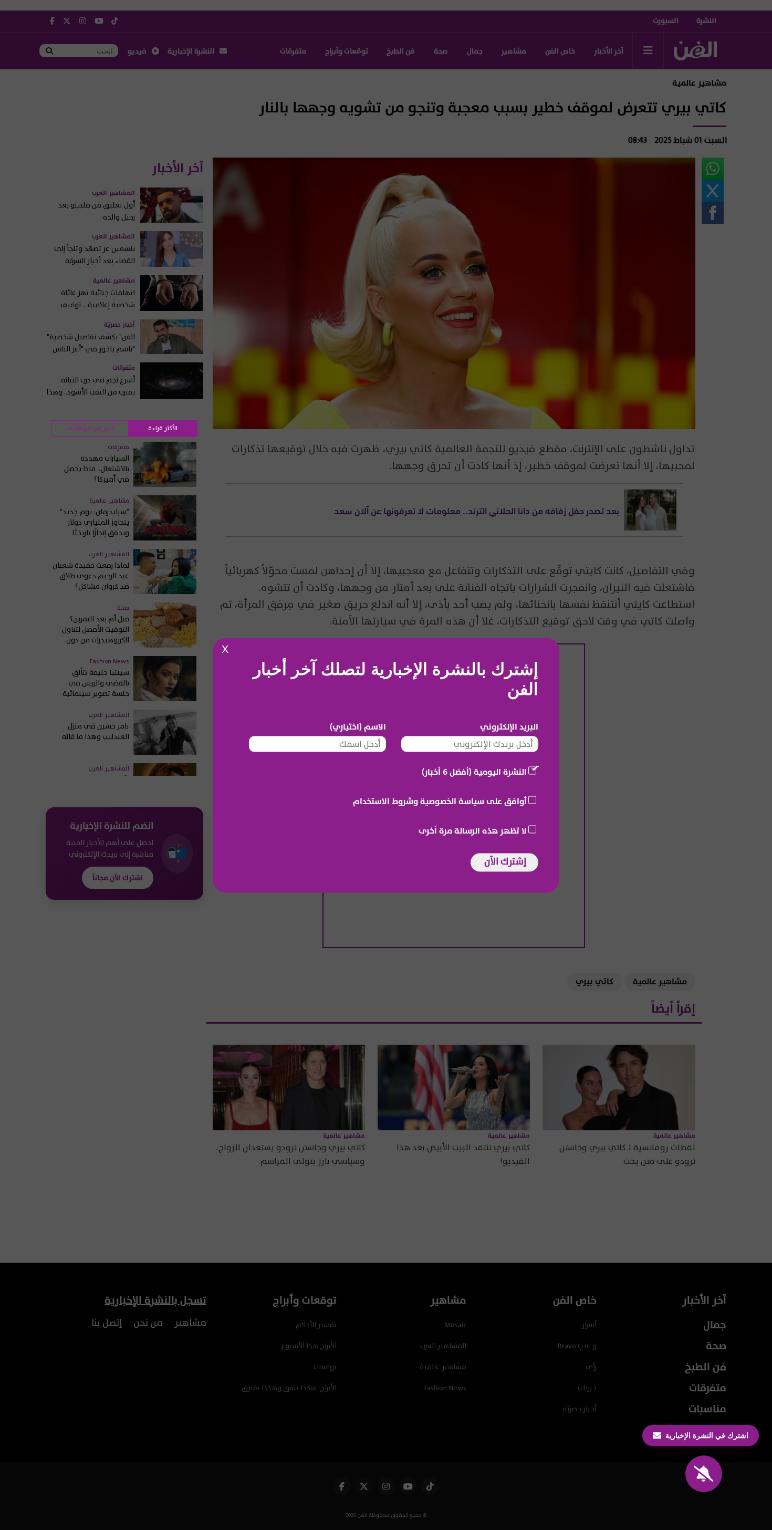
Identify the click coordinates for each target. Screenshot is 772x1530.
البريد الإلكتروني (509, 726)
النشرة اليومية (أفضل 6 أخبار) (474, 771)
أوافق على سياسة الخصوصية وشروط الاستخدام (440, 801)
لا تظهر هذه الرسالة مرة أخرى (473, 830)
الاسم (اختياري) (358, 726)
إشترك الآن (505, 861)
